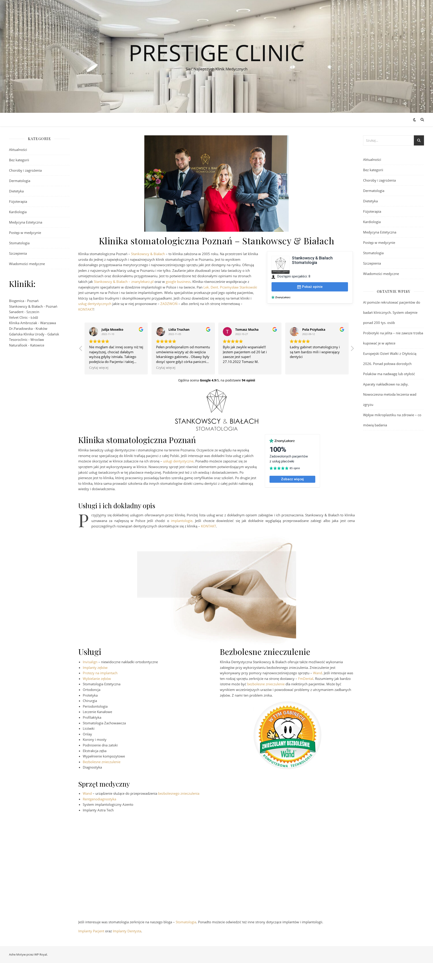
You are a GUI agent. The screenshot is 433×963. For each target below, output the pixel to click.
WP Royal (40, 954)
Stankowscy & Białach (26, 306)
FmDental (305, 678)
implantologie (181, 520)
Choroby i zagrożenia (25, 170)
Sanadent (16, 311)
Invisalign (90, 662)
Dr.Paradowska (21, 328)
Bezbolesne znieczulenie (101, 762)
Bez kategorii (19, 160)
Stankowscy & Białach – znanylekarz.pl (124, 281)
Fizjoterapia (18, 201)
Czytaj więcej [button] (98, 368)
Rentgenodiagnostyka (99, 799)
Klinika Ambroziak (23, 323)
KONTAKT (85, 309)
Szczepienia (18, 253)
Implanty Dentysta (127, 931)
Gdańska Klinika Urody (26, 334)
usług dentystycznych (94, 303)
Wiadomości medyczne (27, 263)
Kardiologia (18, 212)
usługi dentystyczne (178, 461)
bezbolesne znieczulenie (266, 684)
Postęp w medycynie (25, 232)
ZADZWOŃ (168, 303)
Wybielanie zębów (97, 678)
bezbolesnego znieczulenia (178, 793)
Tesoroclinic (18, 339)
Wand (317, 673)
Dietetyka (16, 191)
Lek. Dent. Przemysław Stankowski (230, 287)
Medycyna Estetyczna (25, 222)
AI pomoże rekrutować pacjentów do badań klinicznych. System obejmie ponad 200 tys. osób (391, 312)
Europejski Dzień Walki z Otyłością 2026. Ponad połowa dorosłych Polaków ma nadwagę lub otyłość (389, 363)
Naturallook (18, 345)
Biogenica (16, 300)
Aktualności (18, 149)
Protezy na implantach (100, 673)
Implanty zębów (95, 667)
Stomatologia (19, 243)
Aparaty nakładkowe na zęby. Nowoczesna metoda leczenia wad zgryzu (389, 394)
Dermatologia (19, 180)
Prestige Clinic (216, 52)
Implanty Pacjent (91, 931)
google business (178, 281)
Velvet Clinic (18, 317)
